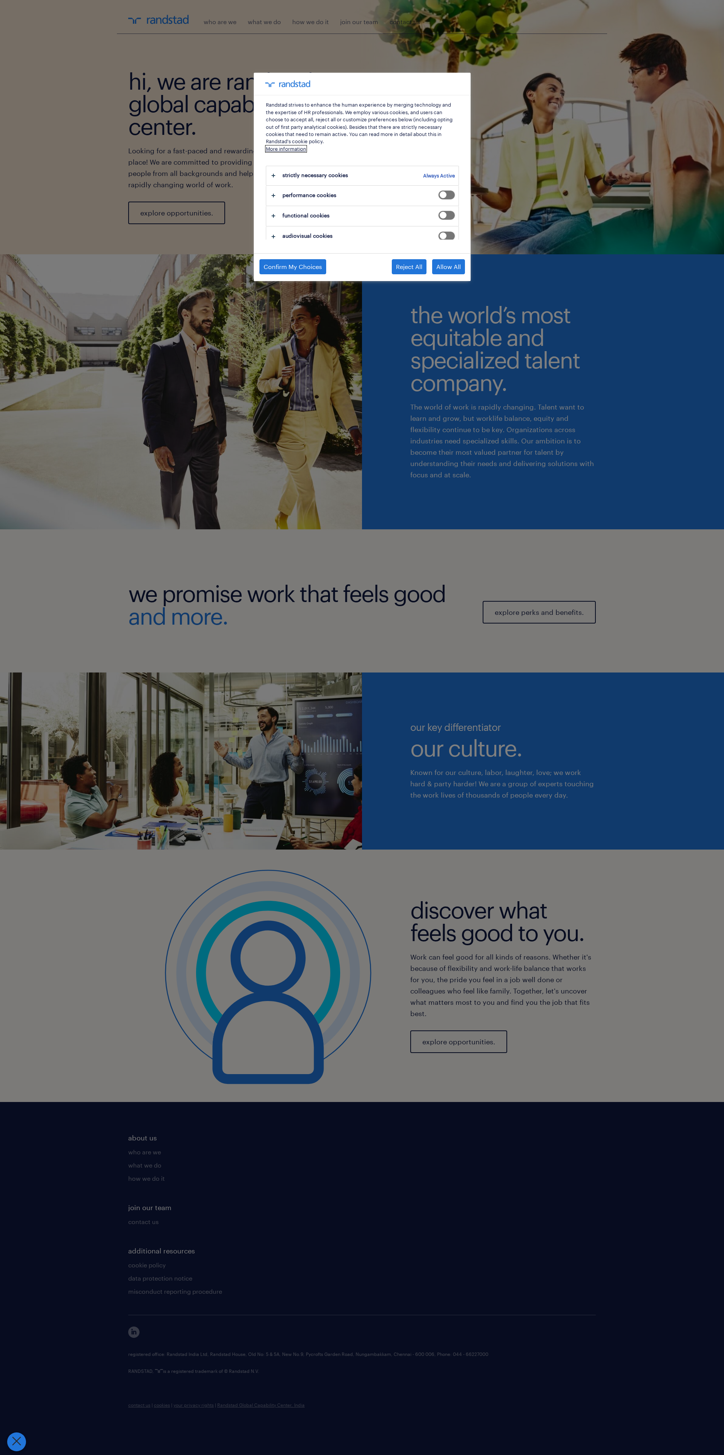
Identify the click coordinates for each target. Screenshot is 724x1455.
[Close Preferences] (16, 1441)
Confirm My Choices (293, 266)
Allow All (448, 266)
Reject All (409, 266)
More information (286, 149)
